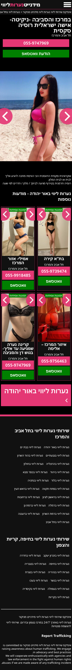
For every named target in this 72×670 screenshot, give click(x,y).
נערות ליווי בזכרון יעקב (56, 555)
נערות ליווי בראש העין (26, 488)
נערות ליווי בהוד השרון (30, 455)
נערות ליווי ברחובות (28, 497)
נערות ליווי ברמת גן (35, 505)
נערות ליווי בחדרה (30, 555)
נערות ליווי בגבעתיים (57, 455)
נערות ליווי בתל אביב (57, 522)
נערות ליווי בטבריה (35, 564)
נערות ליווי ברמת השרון (55, 513)
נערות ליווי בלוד (60, 480)
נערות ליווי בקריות (59, 597)
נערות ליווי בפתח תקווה (55, 488)
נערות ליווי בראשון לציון (55, 497)
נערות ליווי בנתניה (38, 480)
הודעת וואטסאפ (36, 53)
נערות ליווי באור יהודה (36, 390)
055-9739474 (54, 271)
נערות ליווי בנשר (59, 580)
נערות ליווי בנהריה (58, 572)
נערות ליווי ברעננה (29, 513)
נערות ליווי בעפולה (58, 589)
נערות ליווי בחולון (33, 464)
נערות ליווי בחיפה (59, 564)
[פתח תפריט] (67, 4)
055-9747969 (36, 43)
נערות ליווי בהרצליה (57, 464)
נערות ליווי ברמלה (58, 505)
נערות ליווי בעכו (39, 580)
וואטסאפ (54, 281)
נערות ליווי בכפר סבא (35, 472)
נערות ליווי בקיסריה (34, 589)
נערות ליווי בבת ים (30, 447)
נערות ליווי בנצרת (35, 572)
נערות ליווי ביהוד (59, 472)
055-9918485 (18, 275)
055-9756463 (54, 361)
